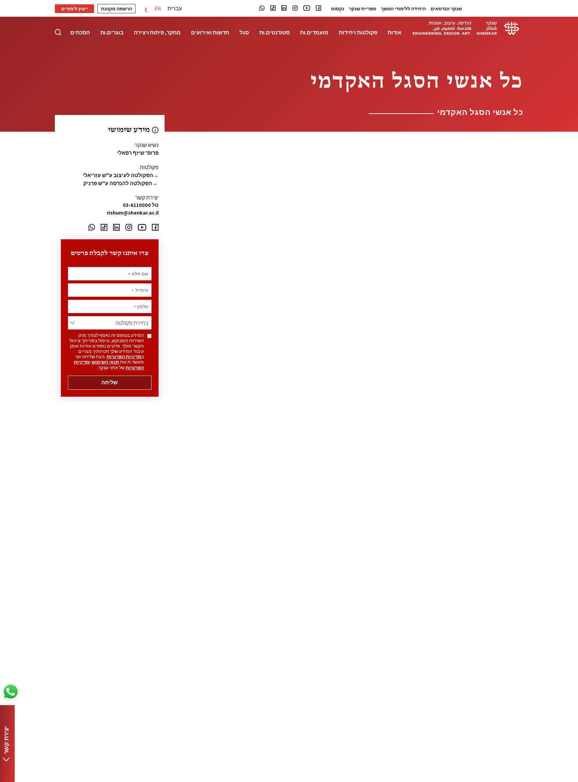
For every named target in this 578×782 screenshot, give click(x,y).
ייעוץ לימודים (74, 9)
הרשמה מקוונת (116, 9)
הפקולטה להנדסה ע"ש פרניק (121, 183)
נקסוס (337, 9)
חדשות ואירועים (210, 32)
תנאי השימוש (105, 362)
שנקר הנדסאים (446, 9)
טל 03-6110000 (141, 205)
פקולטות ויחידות (358, 32)
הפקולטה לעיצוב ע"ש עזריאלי (121, 175)
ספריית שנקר (362, 9)
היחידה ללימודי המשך (403, 9)
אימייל (140, 290)
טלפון (140, 306)
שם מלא (138, 273)
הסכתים (80, 32)
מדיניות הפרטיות (124, 357)
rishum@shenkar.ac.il (133, 212)
